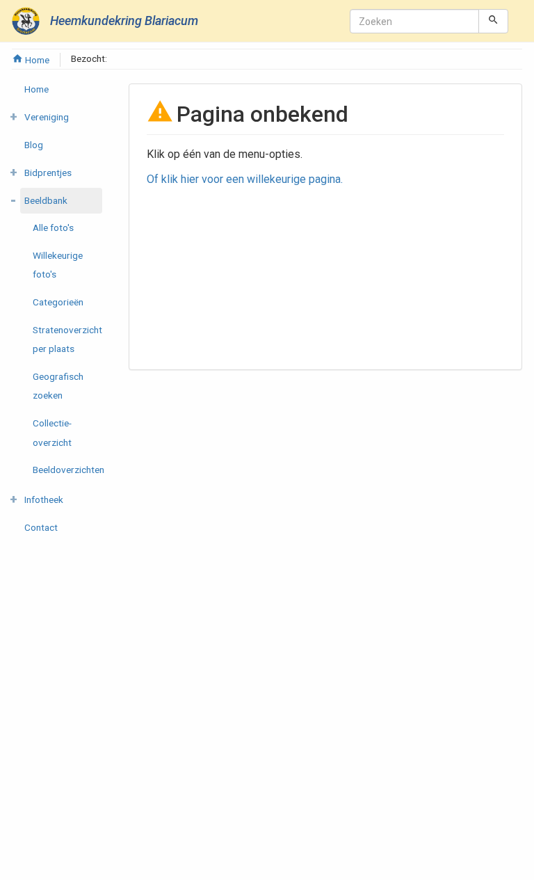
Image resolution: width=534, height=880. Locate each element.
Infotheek (43, 499)
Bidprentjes (48, 172)
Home (36, 59)
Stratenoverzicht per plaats (67, 339)
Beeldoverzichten (68, 469)
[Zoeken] (493, 21)
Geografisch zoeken (58, 386)
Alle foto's (53, 227)
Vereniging (46, 116)
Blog (33, 144)
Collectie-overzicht (52, 432)
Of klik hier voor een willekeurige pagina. (245, 179)
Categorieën (58, 301)
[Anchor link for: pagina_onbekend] (359, 113)
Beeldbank (45, 200)
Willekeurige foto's (58, 265)
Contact (41, 527)
